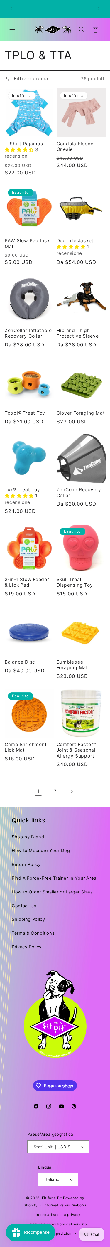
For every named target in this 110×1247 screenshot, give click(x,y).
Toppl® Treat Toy (25, 413)
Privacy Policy (27, 947)
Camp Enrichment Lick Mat (26, 747)
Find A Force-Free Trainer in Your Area (54, 878)
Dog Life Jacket (75, 240)
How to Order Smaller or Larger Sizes (52, 892)
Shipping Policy (28, 919)
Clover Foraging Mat (81, 413)
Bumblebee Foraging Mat (72, 664)
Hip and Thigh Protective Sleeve (78, 333)
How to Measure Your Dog (41, 850)
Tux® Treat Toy (22, 489)
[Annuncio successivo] (98, 8)
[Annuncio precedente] (11, 8)
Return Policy (26, 864)
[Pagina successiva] (71, 791)
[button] (12, 29)
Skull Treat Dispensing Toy (75, 582)
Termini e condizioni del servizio (58, 1224)
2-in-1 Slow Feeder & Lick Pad (27, 582)
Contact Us (24, 905)
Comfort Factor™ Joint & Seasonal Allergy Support (76, 750)
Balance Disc (20, 662)
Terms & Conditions (33, 933)
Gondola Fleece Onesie (75, 146)
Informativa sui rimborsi (64, 1205)
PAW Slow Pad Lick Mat (27, 243)
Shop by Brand (28, 836)
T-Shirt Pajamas (24, 144)
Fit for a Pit (52, 1198)
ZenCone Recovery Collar (79, 492)
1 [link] (38, 791)
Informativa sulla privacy (58, 1215)
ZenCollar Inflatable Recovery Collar (28, 333)
